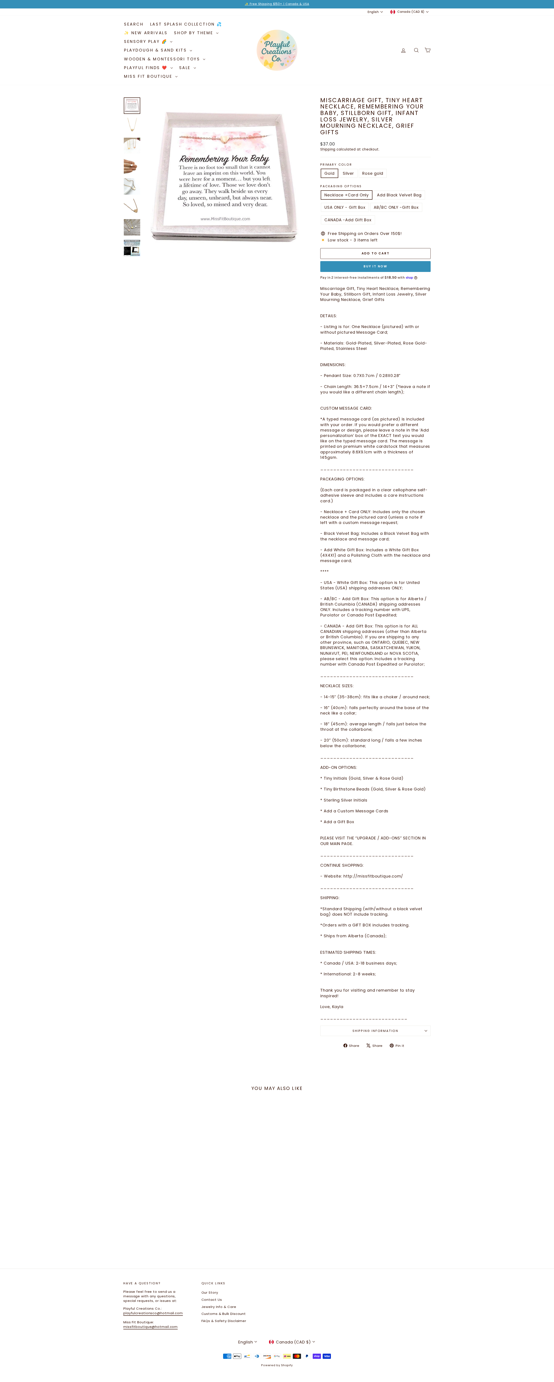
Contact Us (211, 1299)
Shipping (327, 149)
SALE (186, 67)
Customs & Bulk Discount (223, 1313)
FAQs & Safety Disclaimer (223, 1321)
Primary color (336, 165)
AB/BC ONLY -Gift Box (396, 207)
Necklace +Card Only (346, 195)
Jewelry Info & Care (218, 1306)
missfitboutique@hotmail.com (150, 1326)
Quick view (160, 1207)
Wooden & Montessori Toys (163, 59)
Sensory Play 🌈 (146, 41)
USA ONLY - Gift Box (345, 207)
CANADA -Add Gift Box (348, 220)
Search (134, 24)
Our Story (209, 1292)
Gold (329, 173)
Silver (348, 173)
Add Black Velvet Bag (399, 195)
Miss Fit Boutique (149, 76)
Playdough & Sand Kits (156, 50)
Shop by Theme (194, 33)
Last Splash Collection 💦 (186, 24)
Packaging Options (341, 186)
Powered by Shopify (277, 1365)
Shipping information (375, 1031)
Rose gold (372, 173)
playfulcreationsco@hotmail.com (153, 1313)
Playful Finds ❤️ (146, 67)
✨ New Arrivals (145, 33)
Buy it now (375, 266)
